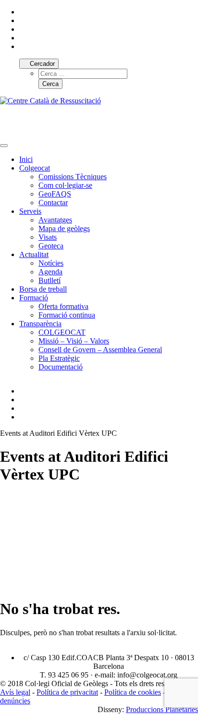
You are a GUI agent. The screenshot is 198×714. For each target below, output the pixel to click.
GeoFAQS (54, 194)
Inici (26, 159)
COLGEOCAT (62, 332)
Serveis (30, 211)
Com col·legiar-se (65, 185)
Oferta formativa (63, 306)
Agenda (50, 272)
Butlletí (49, 280)
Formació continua (66, 315)
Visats (47, 237)
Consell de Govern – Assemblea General (100, 349)
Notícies (50, 263)
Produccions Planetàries (162, 709)
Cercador (41, 63)
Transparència (40, 324)
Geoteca (50, 246)
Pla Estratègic (59, 358)
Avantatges (55, 220)
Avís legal (15, 692)
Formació (33, 298)
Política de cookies (132, 692)
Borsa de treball (43, 289)
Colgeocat (34, 168)
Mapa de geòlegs (64, 228)
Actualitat (34, 254)
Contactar (53, 202)
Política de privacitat (67, 692)
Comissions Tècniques (72, 176)
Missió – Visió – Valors (73, 341)
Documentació (60, 367)
